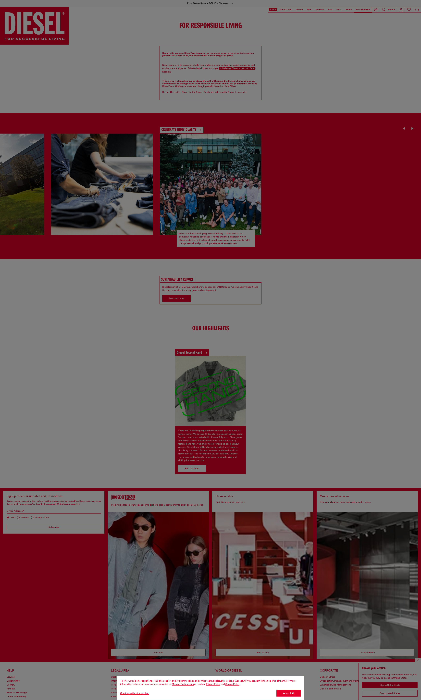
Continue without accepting (134, 693)
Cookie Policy (232, 684)
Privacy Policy (213, 684)
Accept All (288, 693)
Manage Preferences (183, 684)
